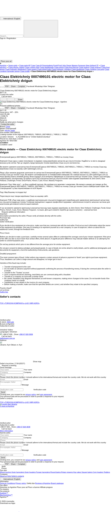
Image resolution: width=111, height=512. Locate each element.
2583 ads (10, 322)
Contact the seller (7, 124)
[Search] (41, 28)
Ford (60, 65)
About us (3, 476)
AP (29, 65)
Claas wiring (59, 67)
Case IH (39, 65)
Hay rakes (77, 472)
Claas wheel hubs (44, 69)
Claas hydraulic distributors (15, 69)
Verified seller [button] (5, 320)
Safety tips (4, 292)
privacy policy (31, 394)
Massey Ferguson (78, 65)
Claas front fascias (71, 67)
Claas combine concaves (94, 69)
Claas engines (95, 67)
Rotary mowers (67, 472)
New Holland (91, 65)
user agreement (46, 394)
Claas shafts (25, 71)
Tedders (107, 472)
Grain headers (30, 472)
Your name (28, 370)
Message (25, 385)
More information (6, 431)
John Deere (66, 65)
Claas (8, 127)
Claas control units (32, 67)
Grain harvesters (18, 472)
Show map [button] (37, 361)
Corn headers (98, 472)
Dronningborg (47, 65)
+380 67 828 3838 (26, 334)
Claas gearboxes (77, 69)
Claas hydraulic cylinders (61, 69)
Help (9, 476)
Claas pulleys (84, 67)
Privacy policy (21, 483)
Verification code (39, 390)
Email (26, 379)
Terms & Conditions (7, 483)
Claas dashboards (47, 67)
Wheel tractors (5, 472)
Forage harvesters (43, 472)
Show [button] (16, 334)
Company (27, 372)
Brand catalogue (57, 483)
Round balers (55, 472)
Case (33, 65)
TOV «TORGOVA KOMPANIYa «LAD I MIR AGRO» (20, 303)
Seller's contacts (17, 476)
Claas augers (31, 69)
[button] (55, 49)
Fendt (55, 65)
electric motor (10, 130)
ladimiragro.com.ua (7, 338)
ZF (97, 65)
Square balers (87, 472)
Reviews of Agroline (43, 483)
